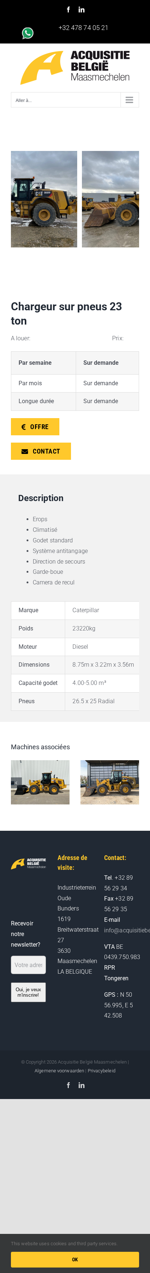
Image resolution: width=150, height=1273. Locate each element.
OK (75, 1259)
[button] (16, 782)
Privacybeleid (101, 1070)
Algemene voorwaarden (59, 1070)
